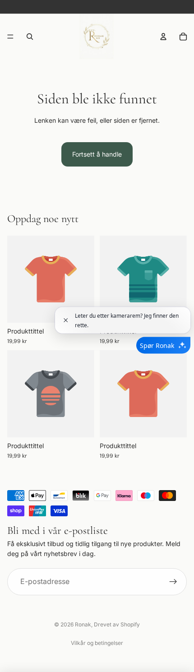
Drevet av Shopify (117, 624)
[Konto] (163, 36)
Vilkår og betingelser (97, 643)
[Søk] (30, 36)
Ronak (83, 624)
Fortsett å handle (97, 154)
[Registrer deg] (173, 581)
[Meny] (10, 36)
